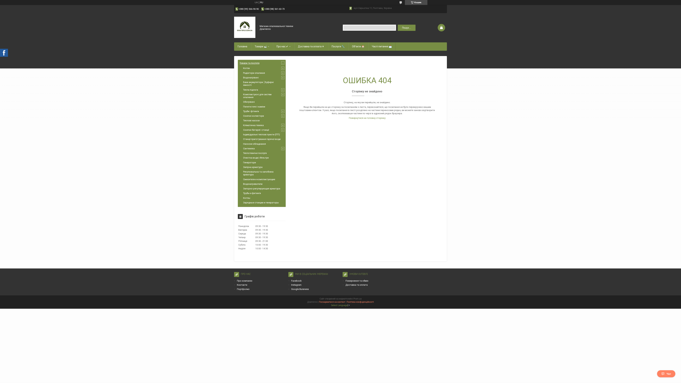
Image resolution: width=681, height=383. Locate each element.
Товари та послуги (249, 63)
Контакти (242, 285)
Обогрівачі (249, 102)
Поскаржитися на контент (332, 302)
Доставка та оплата (356, 285)
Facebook (296, 280)
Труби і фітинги (251, 111)
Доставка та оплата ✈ (311, 46)
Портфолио (243, 289)
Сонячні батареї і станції (256, 130)
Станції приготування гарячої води (262, 139)
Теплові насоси (251, 120)
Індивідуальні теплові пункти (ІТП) (261, 134)
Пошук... (406, 27)
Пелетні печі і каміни (254, 106)
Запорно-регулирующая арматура (261, 188)
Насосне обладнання (254, 144)
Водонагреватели (252, 184)
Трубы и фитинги (252, 193)
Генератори (249, 162)
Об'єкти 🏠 (358, 46)
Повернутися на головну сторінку (367, 118)
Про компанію (244, 280)
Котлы (246, 198)
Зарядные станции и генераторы (261, 202)
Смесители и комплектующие (259, 179)
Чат (669, 373)
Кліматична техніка (253, 125)
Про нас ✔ (282, 46)
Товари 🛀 (261, 46)
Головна (242, 46)
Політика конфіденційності (360, 302)
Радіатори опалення (254, 73)
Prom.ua (357, 299)
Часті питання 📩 (382, 46)
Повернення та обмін (356, 280)
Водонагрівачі (251, 77)
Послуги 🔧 (338, 46)
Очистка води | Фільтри (256, 157)
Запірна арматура (252, 167)
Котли (246, 68)
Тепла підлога (250, 89)
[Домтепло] (244, 27)
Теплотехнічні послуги (255, 153)
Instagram (296, 285)
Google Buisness (300, 289)
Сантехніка (249, 148)
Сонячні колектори (253, 116)
